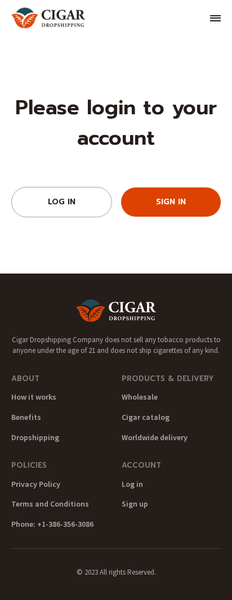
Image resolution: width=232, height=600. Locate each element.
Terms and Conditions (50, 504)
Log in (132, 484)
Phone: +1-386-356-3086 (52, 524)
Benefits (26, 417)
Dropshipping (35, 437)
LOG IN (61, 202)
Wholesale (140, 397)
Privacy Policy (35, 484)
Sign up (135, 504)
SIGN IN (171, 202)
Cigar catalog (145, 417)
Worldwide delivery (155, 437)
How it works (33, 397)
